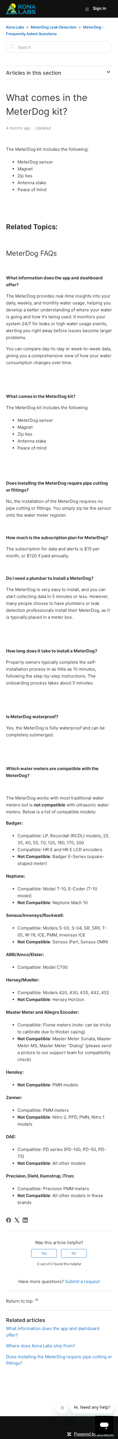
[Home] (21, 8)
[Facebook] (8, 1220)
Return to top (20, 1301)
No (74, 1253)
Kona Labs (15, 27)
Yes (44, 1253)
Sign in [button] (99, 8)
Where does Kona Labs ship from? (40, 1345)
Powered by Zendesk (94, 1434)
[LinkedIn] (25, 1220)
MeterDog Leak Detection (54, 27)
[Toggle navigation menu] (87, 9)
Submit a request (82, 1281)
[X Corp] (16, 1220)
